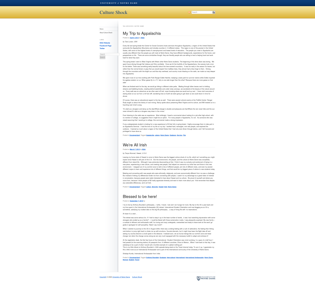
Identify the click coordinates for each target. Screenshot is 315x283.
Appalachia (150, 135)
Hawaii (161, 187)
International (180, 257)
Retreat (125, 260)
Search (213, 12)
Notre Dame (164, 135)
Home (101, 29)
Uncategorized (134, 135)
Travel (137, 260)
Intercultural (171, 257)
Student (131, 260)
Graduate (163, 257)
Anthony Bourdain (152, 257)
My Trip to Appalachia (142, 33)
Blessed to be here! (140, 196)
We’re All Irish (135, 144)
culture (157, 135)
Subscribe (189, 12)
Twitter (102, 48)
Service (179, 135)
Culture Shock (113, 12)
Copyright (103, 277)
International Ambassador (195, 257)
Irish (165, 187)
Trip (184, 135)
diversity (155, 187)
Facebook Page (105, 45)
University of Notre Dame (119, 3)
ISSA (142, 38)
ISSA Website (105, 43)
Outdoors (173, 135)
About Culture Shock (106, 33)
